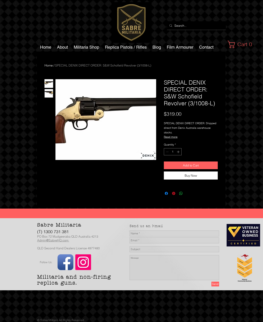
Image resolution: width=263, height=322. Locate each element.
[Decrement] (166, 151)
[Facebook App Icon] (65, 262)
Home (48, 65)
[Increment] (178, 151)
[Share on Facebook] (166, 193)
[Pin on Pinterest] (173, 193)
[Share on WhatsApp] (181, 193)
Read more (171, 137)
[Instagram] (83, 262)
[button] (242, 44)
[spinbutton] (172, 151)
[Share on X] (188, 193)
